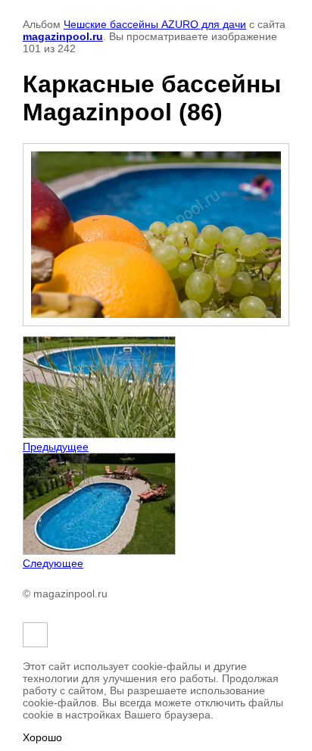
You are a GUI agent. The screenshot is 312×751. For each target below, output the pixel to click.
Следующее (53, 563)
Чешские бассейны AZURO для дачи (155, 24)
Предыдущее (56, 447)
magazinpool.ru (63, 36)
